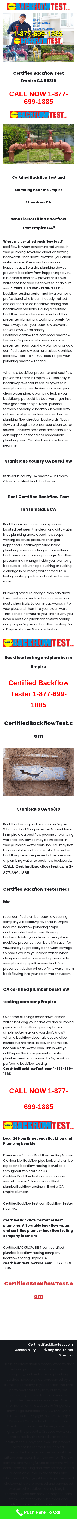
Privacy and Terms (57, 1350)
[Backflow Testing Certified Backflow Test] (38, 6)
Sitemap (66, 1355)
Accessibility (25, 1350)
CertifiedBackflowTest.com (50, 1344)
